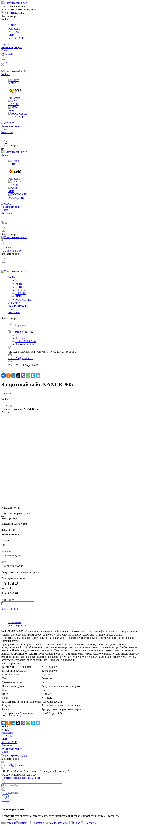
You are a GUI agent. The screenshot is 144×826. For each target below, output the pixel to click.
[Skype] (33, 375)
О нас (4, 50)
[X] (18, 375)
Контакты (7, 53)
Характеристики (18, 625)
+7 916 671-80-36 (17, 13)
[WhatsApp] (28, 375)
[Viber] (23, 375)
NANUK (13, 31)
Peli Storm (14, 28)
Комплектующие (11, 47)
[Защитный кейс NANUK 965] (72, 488)
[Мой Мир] (13, 375)
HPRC (12, 25)
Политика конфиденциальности (20, 777)
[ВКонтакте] (3, 375)
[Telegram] (38, 375)
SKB (11, 34)
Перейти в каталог (12, 819)
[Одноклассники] (8, 375)
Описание (14, 622)
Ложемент (7, 44)
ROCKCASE (16, 38)
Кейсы (5, 19)
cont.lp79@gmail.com (20, 358)
